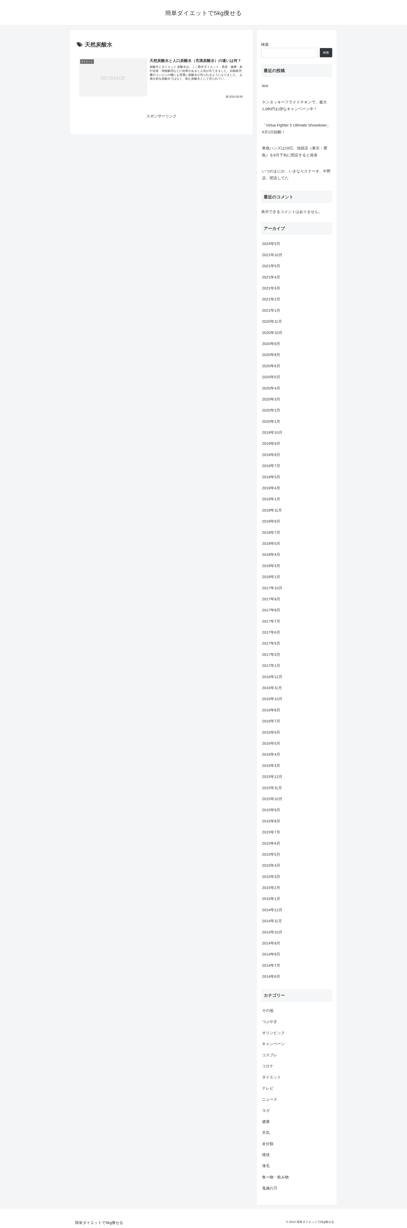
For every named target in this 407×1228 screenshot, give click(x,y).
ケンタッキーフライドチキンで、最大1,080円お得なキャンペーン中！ (294, 105)
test (265, 86)
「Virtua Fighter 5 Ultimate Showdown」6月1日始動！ (296, 128)
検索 (265, 44)
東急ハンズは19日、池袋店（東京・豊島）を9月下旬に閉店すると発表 (294, 151)
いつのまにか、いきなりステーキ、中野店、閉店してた (296, 174)
